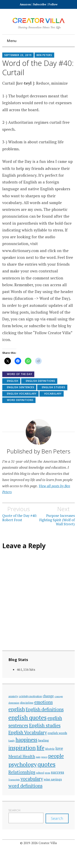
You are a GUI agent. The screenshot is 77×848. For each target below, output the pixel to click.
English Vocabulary (22, 393)
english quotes (27, 717)
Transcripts (14, 779)
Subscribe (39, 4)
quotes (46, 764)
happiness (26, 739)
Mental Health (21, 756)
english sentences (20, 387)
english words (57, 733)
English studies (53, 387)
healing (43, 740)
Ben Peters (44, 55)
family (11, 740)
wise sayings (53, 779)
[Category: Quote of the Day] (53, 41)
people (56, 755)
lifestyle (50, 749)
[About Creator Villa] (72, 41)
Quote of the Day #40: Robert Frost (19, 514)
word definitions (20, 400)
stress (47, 772)
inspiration (22, 747)
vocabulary (53, 393)
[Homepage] (22, 41)
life (40, 747)
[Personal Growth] (35, 41)
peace (44, 756)
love (59, 748)
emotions (43, 702)
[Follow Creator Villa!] (29, 41)
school (40, 772)
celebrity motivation (30, 696)
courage (59, 696)
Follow (52, 4)
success (57, 772)
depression (13, 702)
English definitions (40, 381)
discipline (26, 702)
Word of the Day (19, 374)
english (12, 381)
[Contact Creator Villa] (59, 41)
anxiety (13, 696)
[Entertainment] (47, 41)
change (48, 696)
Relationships (21, 772)
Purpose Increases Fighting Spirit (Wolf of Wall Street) (57, 516)
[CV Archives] (66, 41)
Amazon (26, 4)
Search (14, 810)
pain (38, 756)
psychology (22, 764)
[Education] (41, 41)
